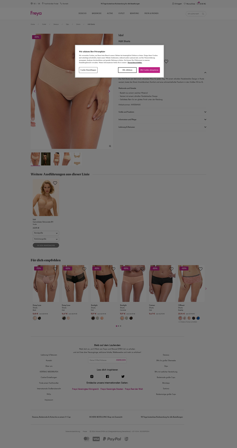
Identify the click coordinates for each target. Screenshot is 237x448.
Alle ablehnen (127, 70)
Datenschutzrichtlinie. (135, 62)
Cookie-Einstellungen (88, 70)
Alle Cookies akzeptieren (149, 70)
